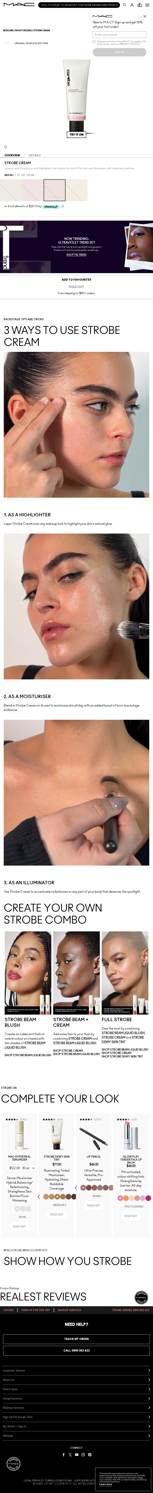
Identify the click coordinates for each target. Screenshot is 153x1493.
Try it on (76, 134)
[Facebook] (63, 1454)
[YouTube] (76, 1454)
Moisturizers (23, 31)
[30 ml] (17, 1208)
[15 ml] (23, 1208)
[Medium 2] (57, 1196)
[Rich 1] (68, 1196)
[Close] (142, 1478)
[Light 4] (46, 1196)
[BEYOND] (148, 1198)
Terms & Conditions (58, 1481)
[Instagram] (83, 1454)
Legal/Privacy (34, 1481)
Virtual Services (12, 1398)
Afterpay (8, 1435)
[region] (123, 1479)
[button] (147, 5)
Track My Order (76, 1339)
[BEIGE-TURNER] (89, 1188)
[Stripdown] (111, 1188)
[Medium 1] (51, 1196)
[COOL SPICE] (94, 1188)
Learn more (105, 1484)
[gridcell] (11, 190)
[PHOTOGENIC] (120, 1198)
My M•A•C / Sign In (14, 1426)
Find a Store (10, 1389)
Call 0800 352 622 (76, 1350)
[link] (19, 1135)
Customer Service (14, 1370)
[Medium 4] (63, 1196)
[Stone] (100, 1188)
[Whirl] (83, 1188)
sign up (119, 52)
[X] (70, 1454)
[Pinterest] (89, 1454)
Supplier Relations (86, 1481)
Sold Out (19, 1226)
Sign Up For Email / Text (17, 1417)
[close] (146, 15)
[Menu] (147, 5)
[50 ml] (28, 1208)
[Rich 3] (74, 1196)
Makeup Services (13, 1407)
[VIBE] (143, 1198)
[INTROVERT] (137, 1198)
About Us (8, 1379)
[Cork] (105, 1188)
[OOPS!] (126, 1198)
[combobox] (22, 1168)
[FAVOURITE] (131, 1198)
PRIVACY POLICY (130, 44)
